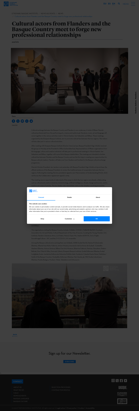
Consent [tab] (41, 197)
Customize (68, 219)
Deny (42, 219)
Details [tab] (69, 197)
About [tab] (98, 197)
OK (97, 219)
